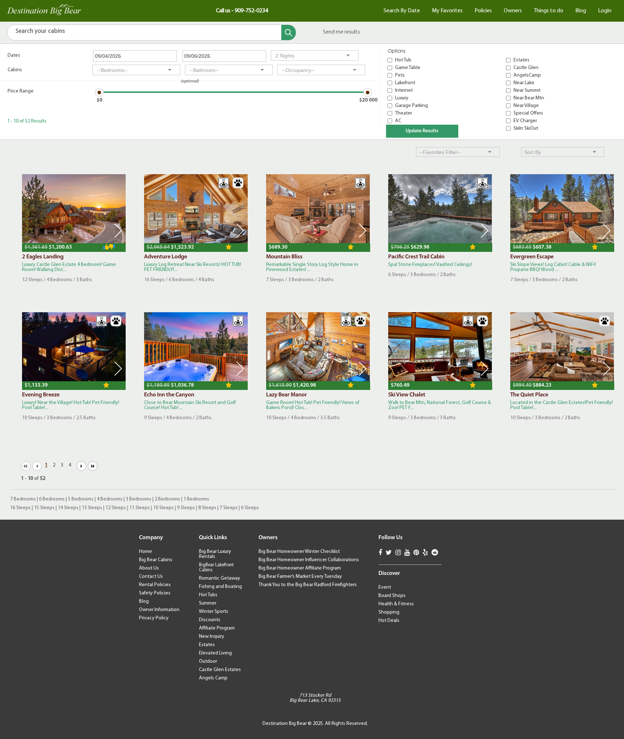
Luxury (401, 98)
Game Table (407, 67)
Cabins (15, 70)
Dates (14, 55)
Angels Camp (213, 678)
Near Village (526, 105)
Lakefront (405, 83)
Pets (400, 75)
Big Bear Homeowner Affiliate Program (300, 568)
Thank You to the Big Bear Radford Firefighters (308, 585)
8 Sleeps (207, 508)
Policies (483, 11)
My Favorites (447, 11)
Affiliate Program (217, 628)
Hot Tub (403, 60)
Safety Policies (154, 593)
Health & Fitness (396, 604)
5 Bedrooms (81, 499)
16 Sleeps (20, 508)
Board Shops (392, 595)
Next (118, 230)
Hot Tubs (208, 595)
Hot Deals (388, 620)
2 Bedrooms (167, 499)
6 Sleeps (250, 508)
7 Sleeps (229, 508)
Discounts (209, 620)
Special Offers (528, 113)
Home (145, 551)
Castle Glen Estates (220, 670)
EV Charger (525, 121)
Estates (521, 60)
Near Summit (527, 90)
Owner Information (159, 610)
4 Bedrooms (109, 499)
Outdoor (208, 661)
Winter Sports (213, 611)
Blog (580, 11)
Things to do (548, 11)
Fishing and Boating (220, 586)
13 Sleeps (92, 508)
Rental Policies (155, 585)
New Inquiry (211, 636)
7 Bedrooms (23, 499)
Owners (513, 11)
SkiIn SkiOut (526, 128)
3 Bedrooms (138, 499)
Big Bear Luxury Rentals (215, 554)
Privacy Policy (154, 618)
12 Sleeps (115, 508)
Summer (207, 603)
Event (384, 587)
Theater (403, 113)
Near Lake (524, 83)
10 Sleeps (163, 508)
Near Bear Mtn (529, 98)
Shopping (388, 612)
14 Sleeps (68, 508)
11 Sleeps (139, 508)
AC (398, 121)
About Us (149, 568)
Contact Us (151, 576)
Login (604, 11)
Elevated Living (215, 653)
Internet (404, 90)
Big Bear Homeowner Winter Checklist (299, 551)
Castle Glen (526, 67)
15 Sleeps (44, 508)
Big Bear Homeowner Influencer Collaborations (309, 560)
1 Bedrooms (196, 499)
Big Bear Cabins (155, 560)
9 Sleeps (186, 508)
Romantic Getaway (219, 578)
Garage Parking (411, 105)
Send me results (341, 32)
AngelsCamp (527, 75)
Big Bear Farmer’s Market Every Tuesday (300, 576)
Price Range (21, 91)
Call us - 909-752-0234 (242, 11)
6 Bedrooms (52, 499)
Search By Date (402, 11)
